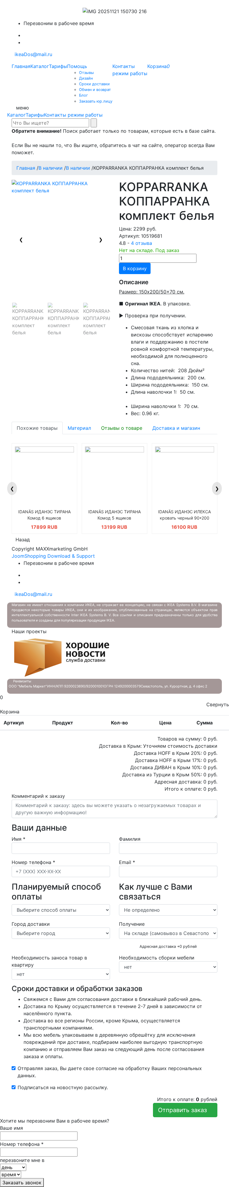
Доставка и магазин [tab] (176, 428)
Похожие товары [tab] (37, 428)
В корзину (135, 268)
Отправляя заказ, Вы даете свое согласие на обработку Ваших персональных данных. (110, 1071)
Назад (23, 540)
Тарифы (35, 115)
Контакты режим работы (73, 115)
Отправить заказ (185, 1110)
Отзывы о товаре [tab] (121, 428)
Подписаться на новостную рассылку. (63, 1087)
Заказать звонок (21, 1183)
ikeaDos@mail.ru (32, 54)
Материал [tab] (79, 428)
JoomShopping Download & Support (53, 556)
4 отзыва (141, 243)
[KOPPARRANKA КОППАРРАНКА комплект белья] (28, 319)
